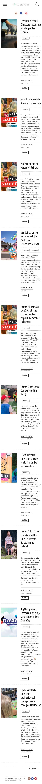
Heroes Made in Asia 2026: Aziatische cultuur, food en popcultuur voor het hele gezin (30, 314)
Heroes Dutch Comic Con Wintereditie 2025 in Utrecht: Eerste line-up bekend (30, 539)
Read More (24, 88)
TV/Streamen (34, 250)
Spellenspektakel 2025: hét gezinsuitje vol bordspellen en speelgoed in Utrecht (31, 698)
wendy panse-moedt (27, 80)
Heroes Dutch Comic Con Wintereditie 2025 (30, 391)
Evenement (26, 38)
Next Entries (33, 769)
